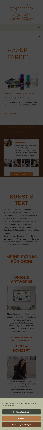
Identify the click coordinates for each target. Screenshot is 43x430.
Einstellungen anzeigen (21, 424)
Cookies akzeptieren (21, 412)
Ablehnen (21, 418)
